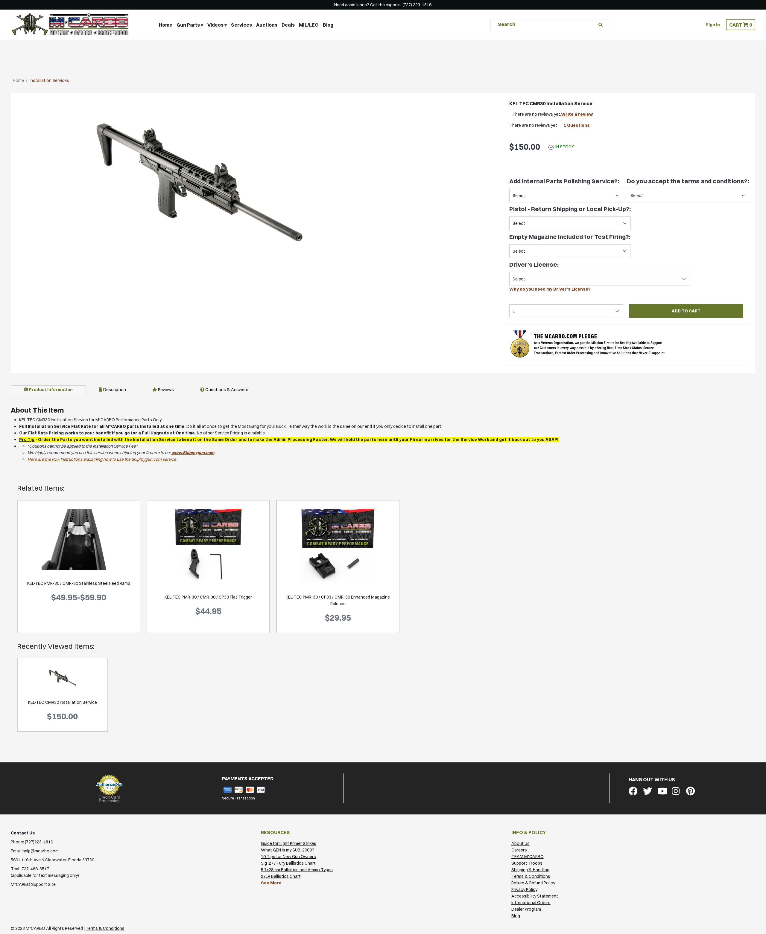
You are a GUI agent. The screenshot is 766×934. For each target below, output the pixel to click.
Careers (519, 850)
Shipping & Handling (530, 869)
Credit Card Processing (109, 799)
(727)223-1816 (39, 842)
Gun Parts (188, 25)
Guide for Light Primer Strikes (288, 843)
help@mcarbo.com (40, 851)
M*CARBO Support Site (33, 884)
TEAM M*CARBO (527, 856)
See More (271, 883)
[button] (740, 24)
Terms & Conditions (530, 876)
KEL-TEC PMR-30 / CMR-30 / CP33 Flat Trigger (208, 597)
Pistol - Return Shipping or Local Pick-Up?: (570, 209)
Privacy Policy (524, 889)
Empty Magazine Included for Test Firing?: (569, 236)
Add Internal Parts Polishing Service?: (564, 181)
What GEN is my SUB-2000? (287, 850)
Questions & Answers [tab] (226, 389)
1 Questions (577, 125)
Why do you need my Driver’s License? (550, 289)
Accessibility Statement (534, 896)
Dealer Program (526, 909)
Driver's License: (534, 264)
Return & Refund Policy (533, 883)
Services (241, 25)
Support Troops (526, 863)
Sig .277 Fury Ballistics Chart (288, 863)
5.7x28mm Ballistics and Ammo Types (297, 869)
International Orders (531, 902)
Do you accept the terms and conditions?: (688, 181)
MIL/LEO (309, 25)
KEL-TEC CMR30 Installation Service (62, 702)
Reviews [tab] (165, 389)
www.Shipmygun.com (192, 452)
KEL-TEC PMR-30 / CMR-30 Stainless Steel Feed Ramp (78, 583)
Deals (288, 25)
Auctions (266, 25)
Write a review (577, 114)
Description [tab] (114, 389)
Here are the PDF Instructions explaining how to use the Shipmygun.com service (102, 459)
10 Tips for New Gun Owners (288, 856)
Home (165, 25)
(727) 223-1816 (416, 4)
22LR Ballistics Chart (281, 876)
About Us (520, 843)
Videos (215, 25)
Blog (328, 25)
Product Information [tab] (50, 389)
